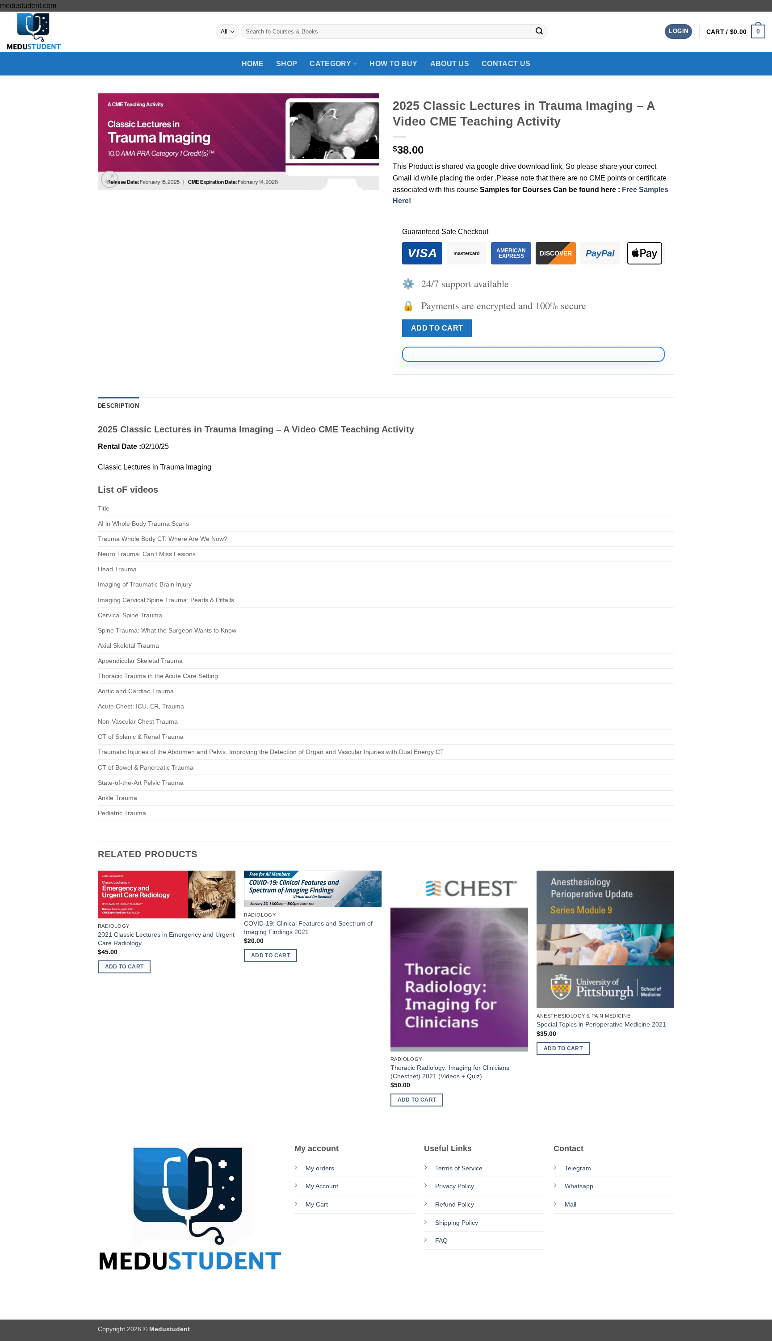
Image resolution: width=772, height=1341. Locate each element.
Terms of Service (458, 1168)
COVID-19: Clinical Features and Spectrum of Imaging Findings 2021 (308, 927)
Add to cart (437, 328)
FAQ (441, 1240)
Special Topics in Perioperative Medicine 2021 (601, 1024)
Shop (286, 63)
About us (450, 63)
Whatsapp (579, 1186)
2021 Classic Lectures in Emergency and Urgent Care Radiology (166, 939)
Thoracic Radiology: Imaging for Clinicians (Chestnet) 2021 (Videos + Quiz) (449, 1072)
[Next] (673, 996)
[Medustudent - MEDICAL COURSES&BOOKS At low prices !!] (51, 32)
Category (330, 63)
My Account (322, 1186)
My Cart (317, 1204)
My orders (320, 1168)
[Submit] (539, 31)
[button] (678, 31)
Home (253, 63)
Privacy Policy (454, 1186)
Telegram (578, 1168)
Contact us (506, 63)
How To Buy (393, 63)
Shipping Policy (456, 1222)
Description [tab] (118, 405)
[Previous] (98, 996)
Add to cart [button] (124, 966)
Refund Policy (454, 1204)
